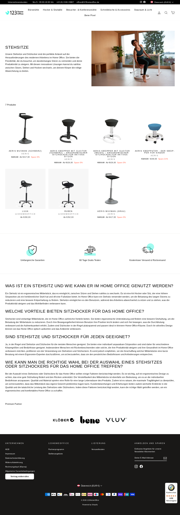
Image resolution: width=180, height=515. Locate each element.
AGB (7, 449)
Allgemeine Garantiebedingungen (20, 471)
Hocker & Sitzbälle (52, 10)
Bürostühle (33, 10)
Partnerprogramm (56, 449)
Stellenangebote (55, 454)
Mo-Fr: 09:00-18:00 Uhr (43, 2)
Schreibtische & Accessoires (115, 10)
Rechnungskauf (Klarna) (16, 467)
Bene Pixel (90, 15)
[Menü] (175, 484)
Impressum (10, 454)
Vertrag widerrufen (20, 476)
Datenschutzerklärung (15, 458)
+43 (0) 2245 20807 (65, 2)
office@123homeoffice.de (88, 2)
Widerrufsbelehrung (14, 462)
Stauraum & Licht (143, 10)
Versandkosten (97, 449)
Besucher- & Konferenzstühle (81, 10)
